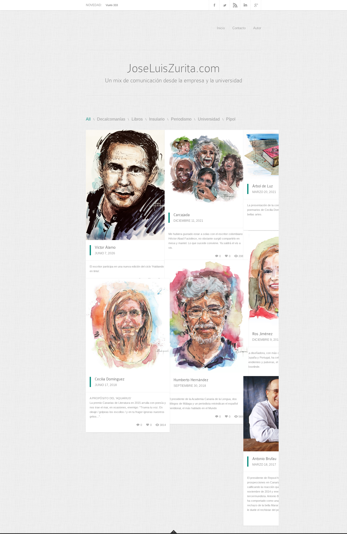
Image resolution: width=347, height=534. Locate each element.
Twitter (224, 5)
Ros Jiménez (262, 334)
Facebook (214, 5)
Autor (257, 28)
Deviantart (235, 5)
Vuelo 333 (112, 5)
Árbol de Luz (262, 186)
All (88, 119)
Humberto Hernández (191, 380)
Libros (137, 119)
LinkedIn (245, 5)
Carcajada (182, 215)
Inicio (221, 28)
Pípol (230, 119)
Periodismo (181, 119)
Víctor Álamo (105, 247)
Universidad (209, 119)
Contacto (239, 28)
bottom (173, 531)
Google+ (256, 5)
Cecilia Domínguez (109, 379)
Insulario (157, 119)
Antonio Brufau (264, 459)
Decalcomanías (111, 119)
